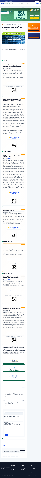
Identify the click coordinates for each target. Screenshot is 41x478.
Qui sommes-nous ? (32, 466)
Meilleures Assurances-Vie (13, 464)
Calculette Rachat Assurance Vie (24, 466)
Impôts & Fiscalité (31, 4)
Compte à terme (16, 3)
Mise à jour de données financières (34, 471)
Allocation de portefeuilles (23, 468)
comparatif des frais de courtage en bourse (8, 57)
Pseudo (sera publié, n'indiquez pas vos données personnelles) (11, 416)
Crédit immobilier (22, 469)
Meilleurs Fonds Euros (13, 465)
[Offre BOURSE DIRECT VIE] (15, 376)
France (5, 3)
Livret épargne (13, 3)
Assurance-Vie (22, 3)
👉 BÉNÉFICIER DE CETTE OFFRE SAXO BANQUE (13, 228)
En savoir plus (34, 30)
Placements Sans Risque (13, 466)
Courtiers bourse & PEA (13, 469)
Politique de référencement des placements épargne (35, 467)
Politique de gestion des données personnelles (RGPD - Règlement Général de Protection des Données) (35, 469)
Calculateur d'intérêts (23, 464)
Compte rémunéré (19, 3)
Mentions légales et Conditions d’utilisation (35, 464)
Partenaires (32, 465)
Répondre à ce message (22, 397)
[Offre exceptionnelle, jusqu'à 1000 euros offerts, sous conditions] (20, 14)
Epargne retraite (28, 3)
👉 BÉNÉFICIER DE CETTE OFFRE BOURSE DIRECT (14, 259)
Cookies (31, 472)
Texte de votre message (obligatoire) (8, 423)
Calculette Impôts (22, 465)
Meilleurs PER (12, 468)
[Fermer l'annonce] (23, 7)
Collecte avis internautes (33, 468)
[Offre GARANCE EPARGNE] (15, 368)
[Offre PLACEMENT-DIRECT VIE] (15, 361)
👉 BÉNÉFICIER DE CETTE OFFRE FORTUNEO (13, 82)
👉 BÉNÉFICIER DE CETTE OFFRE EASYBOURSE (14, 138)
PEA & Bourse (25, 3)
